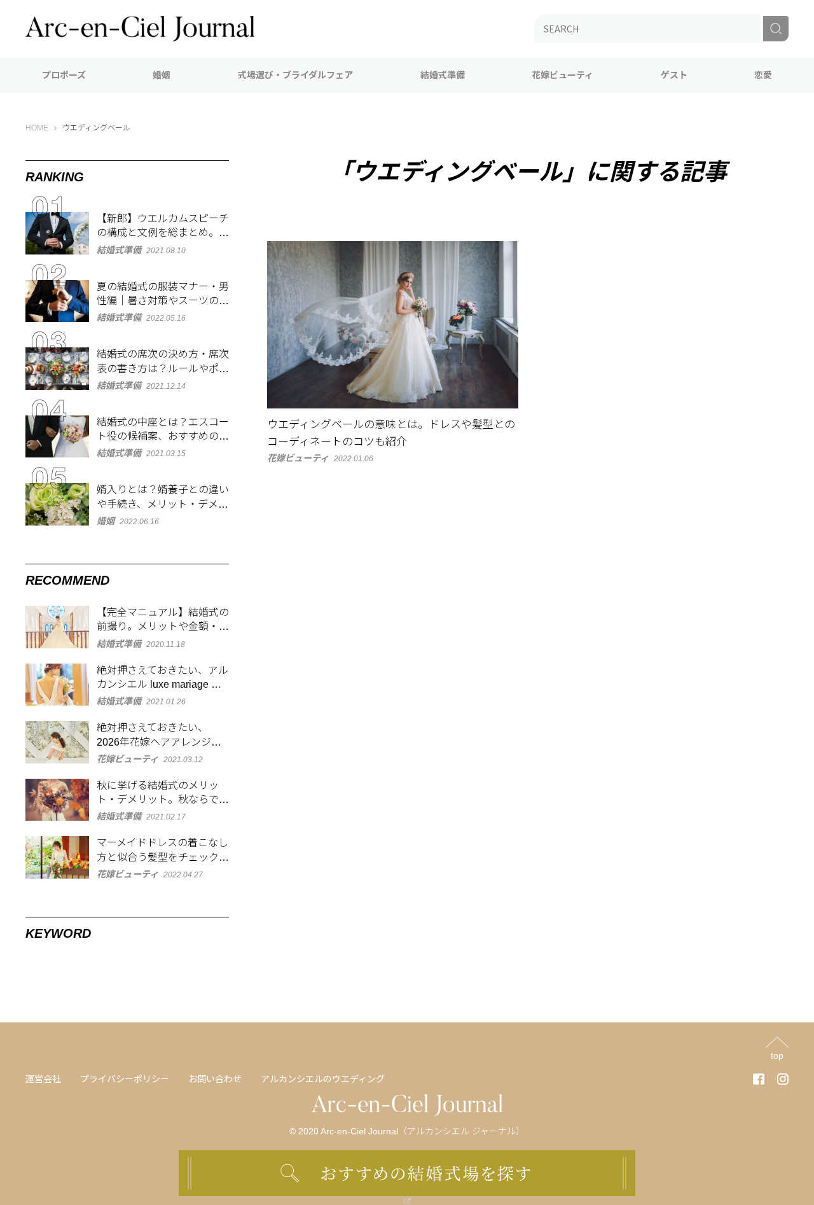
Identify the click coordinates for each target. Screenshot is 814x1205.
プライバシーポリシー (124, 1079)
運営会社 (43, 1079)
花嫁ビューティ (562, 75)
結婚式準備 (442, 75)
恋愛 (763, 75)
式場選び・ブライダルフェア (295, 75)
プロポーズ (64, 75)
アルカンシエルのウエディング (323, 1079)
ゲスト (674, 75)
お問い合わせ (215, 1079)
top (777, 1055)
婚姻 (161, 75)
